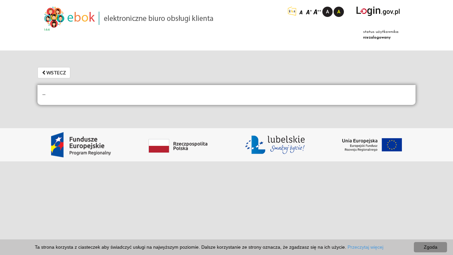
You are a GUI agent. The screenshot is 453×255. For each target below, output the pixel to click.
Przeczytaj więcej (365, 247)
